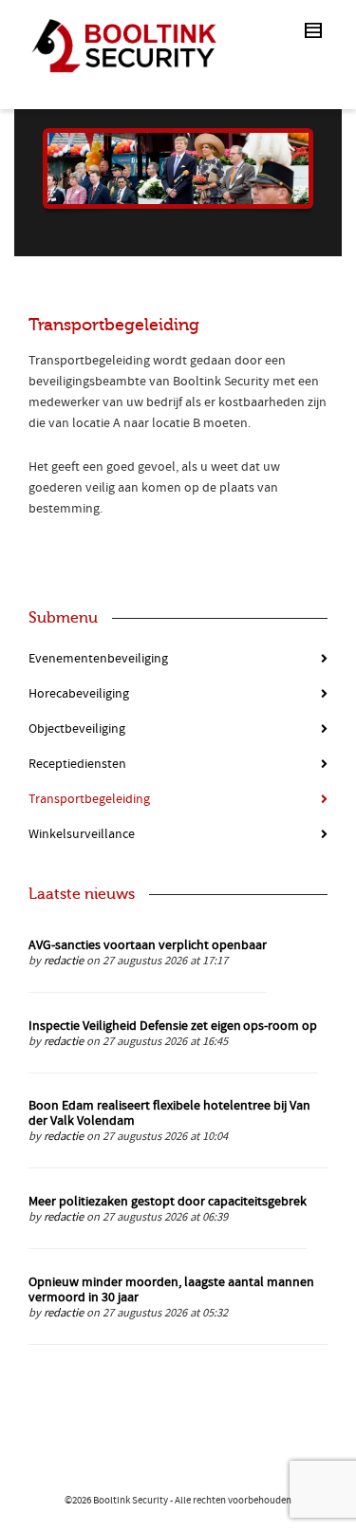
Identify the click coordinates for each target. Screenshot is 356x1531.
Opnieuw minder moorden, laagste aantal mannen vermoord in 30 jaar (171, 1290)
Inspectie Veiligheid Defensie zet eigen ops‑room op (172, 1026)
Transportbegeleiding (89, 799)
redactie (64, 960)
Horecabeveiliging (78, 693)
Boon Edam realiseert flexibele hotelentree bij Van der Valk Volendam (169, 1113)
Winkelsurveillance (81, 834)
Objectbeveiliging (76, 728)
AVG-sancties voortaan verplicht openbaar (147, 945)
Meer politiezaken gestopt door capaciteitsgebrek (167, 1201)
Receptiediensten (77, 764)
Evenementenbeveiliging (98, 658)
